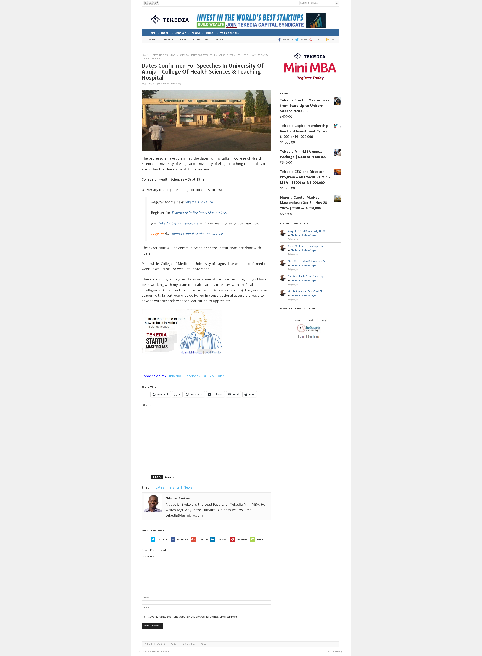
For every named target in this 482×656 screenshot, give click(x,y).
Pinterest (243, 539)
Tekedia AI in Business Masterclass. (199, 212)
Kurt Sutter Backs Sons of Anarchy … (306, 276)
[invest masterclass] (184, 359)
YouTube (217, 376)
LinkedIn (222, 539)
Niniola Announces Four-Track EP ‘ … (307, 291)
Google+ (203, 539)
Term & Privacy (334, 651)
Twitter (162, 539)
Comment (148, 556)
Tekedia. (145, 651)
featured (169, 477)
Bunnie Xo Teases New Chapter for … (307, 246)
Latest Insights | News (163, 55)
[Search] (337, 3)
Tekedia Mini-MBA (198, 202)
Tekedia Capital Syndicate (177, 223)
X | (206, 376)
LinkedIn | (175, 376)
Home (145, 55)
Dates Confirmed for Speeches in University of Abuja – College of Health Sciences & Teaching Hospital (203, 71)
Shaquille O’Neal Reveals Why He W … (307, 231)
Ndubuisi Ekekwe (169, 83)
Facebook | (194, 376)
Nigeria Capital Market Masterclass (197, 233)
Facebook (182, 539)
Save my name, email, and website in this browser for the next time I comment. (193, 616)
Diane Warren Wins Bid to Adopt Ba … (308, 261)
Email (260, 539)
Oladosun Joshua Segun (304, 235)
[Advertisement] (206, 446)
